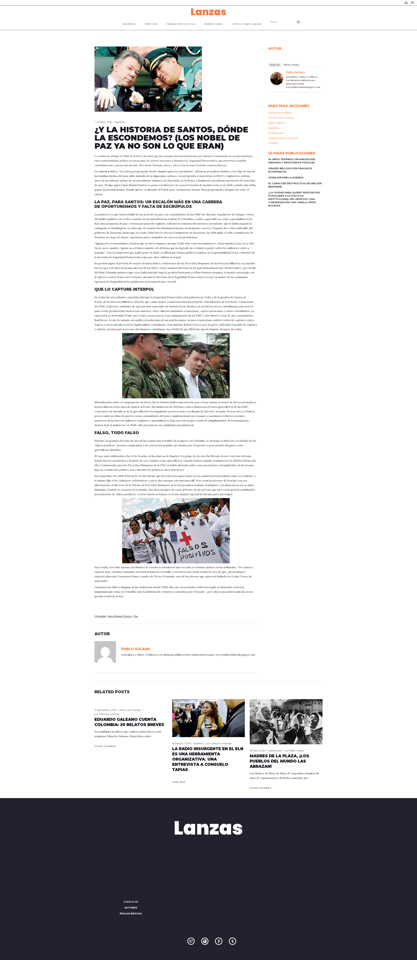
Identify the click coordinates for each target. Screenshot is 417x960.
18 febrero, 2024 (181, 743)
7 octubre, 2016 (103, 122)
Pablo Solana (295, 72)
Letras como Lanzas (281, 117)
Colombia (100, 616)
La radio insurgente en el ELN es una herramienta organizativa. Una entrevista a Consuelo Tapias (207, 759)
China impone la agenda (285, 177)
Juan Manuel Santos (120, 616)
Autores (130, 907)
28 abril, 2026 (257, 750)
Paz (135, 616)
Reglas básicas (131, 913)
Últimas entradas (291, 65)
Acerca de (275, 65)
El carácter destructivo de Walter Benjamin (295, 185)
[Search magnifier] (298, 22)
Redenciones (276, 133)
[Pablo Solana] (276, 78)
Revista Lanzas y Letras (283, 138)
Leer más (179, 782)
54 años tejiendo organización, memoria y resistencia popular (292, 161)
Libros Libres (276, 122)
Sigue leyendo (105, 746)
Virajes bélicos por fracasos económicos (290, 170)
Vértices (273, 143)
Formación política (280, 112)
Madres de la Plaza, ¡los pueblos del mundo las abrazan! (279, 761)
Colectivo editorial (106, 714)
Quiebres (120, 122)
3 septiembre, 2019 (105, 710)
